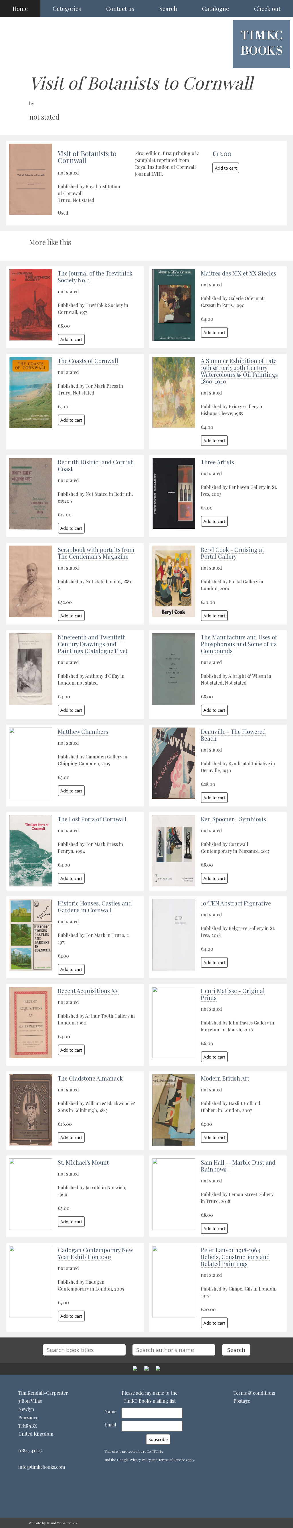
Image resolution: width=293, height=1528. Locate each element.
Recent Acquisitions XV (88, 990)
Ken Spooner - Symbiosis (233, 819)
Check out (267, 8)
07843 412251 (30, 1450)
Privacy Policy (140, 1459)
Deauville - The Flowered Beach (233, 735)
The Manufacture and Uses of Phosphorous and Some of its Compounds (239, 644)
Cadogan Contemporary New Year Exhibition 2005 (95, 1253)
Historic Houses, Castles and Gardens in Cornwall (95, 906)
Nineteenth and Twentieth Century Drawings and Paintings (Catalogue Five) (92, 644)
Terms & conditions (254, 1393)
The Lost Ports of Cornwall (92, 819)
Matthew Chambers (83, 731)
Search (168, 8)
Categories (67, 8)
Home (20, 8)
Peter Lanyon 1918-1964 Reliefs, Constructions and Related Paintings (235, 1256)
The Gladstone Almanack (90, 1078)
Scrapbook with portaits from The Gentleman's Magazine (96, 553)
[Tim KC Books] (261, 59)
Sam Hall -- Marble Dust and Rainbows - (238, 1165)
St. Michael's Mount (83, 1162)
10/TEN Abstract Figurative (236, 903)
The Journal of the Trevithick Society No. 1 (95, 276)
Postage (241, 1401)
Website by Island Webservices (53, 1523)
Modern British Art (225, 1078)
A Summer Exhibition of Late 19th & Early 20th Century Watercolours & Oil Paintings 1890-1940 (239, 371)
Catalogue (215, 8)
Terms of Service (171, 1459)
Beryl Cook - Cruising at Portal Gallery (232, 553)
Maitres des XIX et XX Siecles (238, 273)
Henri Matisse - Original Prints (233, 994)
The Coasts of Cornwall (88, 360)
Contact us (120, 8)
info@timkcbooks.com (41, 1467)
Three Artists (217, 462)
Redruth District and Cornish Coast (96, 465)
